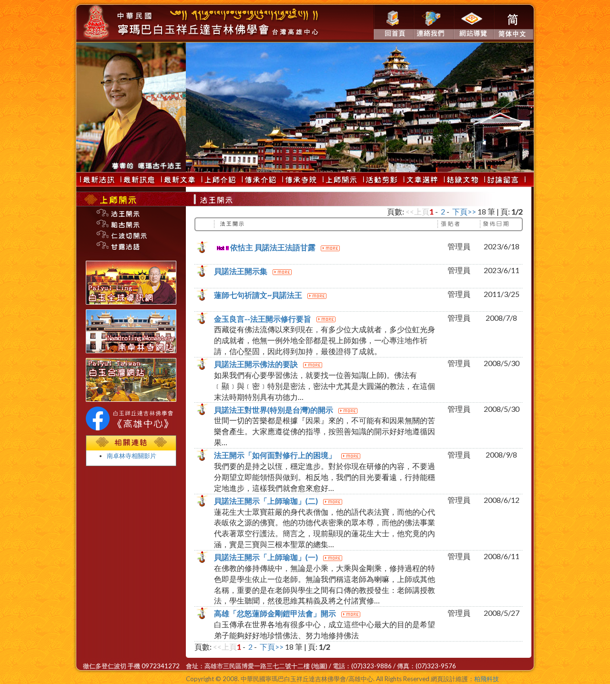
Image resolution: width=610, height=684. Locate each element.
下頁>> (464, 211)
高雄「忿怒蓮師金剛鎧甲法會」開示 (275, 613)
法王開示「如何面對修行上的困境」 (275, 454)
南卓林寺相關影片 (131, 455)
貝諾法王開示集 (241, 271)
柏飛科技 (486, 679)
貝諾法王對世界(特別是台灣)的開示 (274, 409)
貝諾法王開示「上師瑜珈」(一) (266, 556)
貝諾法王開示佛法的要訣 (256, 363)
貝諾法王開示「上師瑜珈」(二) (266, 500)
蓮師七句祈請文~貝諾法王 (259, 294)
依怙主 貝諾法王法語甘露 (273, 247)
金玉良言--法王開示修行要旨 (263, 318)
